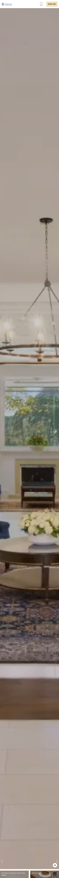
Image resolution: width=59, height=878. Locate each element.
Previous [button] (2, 861)
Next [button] (56, 861)
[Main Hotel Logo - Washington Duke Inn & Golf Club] (7, 4)
